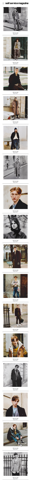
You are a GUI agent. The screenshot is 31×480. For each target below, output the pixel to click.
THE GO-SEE (15, 33)
